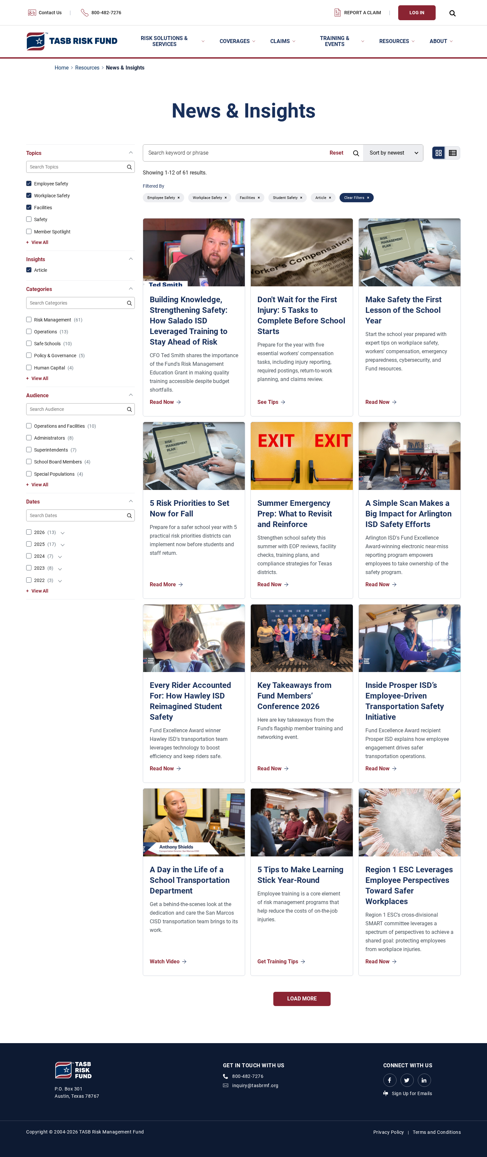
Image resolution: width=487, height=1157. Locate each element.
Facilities (247, 198)
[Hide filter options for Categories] (131, 290)
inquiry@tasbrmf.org (255, 1085)
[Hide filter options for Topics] (131, 154)
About (438, 41)
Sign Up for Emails (412, 1093)
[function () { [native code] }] (63, 532)
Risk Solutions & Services (164, 41)
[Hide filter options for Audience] (131, 396)
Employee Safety (161, 198)
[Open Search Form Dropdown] (452, 12)
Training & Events (335, 41)
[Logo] (71, 41)
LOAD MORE (302, 998)
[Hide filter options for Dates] (131, 502)
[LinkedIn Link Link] (424, 1080)
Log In (416, 12)
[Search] (356, 153)
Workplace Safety (207, 198)
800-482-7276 (106, 12)
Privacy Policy (388, 1132)
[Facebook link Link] (390, 1080)
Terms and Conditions (437, 1132)
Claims (280, 41)
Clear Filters (354, 198)
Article (320, 198)
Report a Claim (362, 12)
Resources (394, 41)
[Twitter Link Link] (407, 1080)
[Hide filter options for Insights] (131, 260)
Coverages (235, 41)
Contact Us (50, 12)
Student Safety (285, 198)
